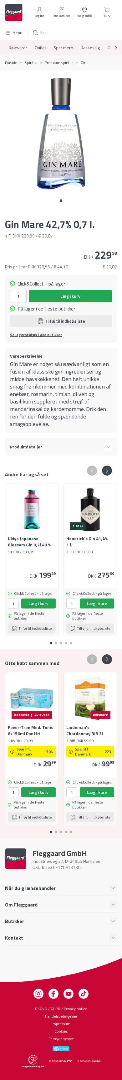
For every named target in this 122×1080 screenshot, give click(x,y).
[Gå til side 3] (66, 640)
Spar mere (63, 48)
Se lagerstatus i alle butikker (36, 334)
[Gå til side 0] (61, 200)
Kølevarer (18, 48)
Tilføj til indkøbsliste (65, 321)
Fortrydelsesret (61, 1039)
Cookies (61, 1031)
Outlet (40, 48)
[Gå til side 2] (61, 640)
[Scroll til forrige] (92, 471)
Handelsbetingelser (61, 1016)
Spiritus (31, 62)
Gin (83, 62)
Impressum (61, 1024)
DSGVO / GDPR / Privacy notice (61, 1009)
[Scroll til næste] (110, 47)
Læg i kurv (70, 296)
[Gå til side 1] (55, 640)
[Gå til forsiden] (14, 12)
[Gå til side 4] (71, 640)
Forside (11, 62)
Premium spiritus (59, 62)
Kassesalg (90, 48)
